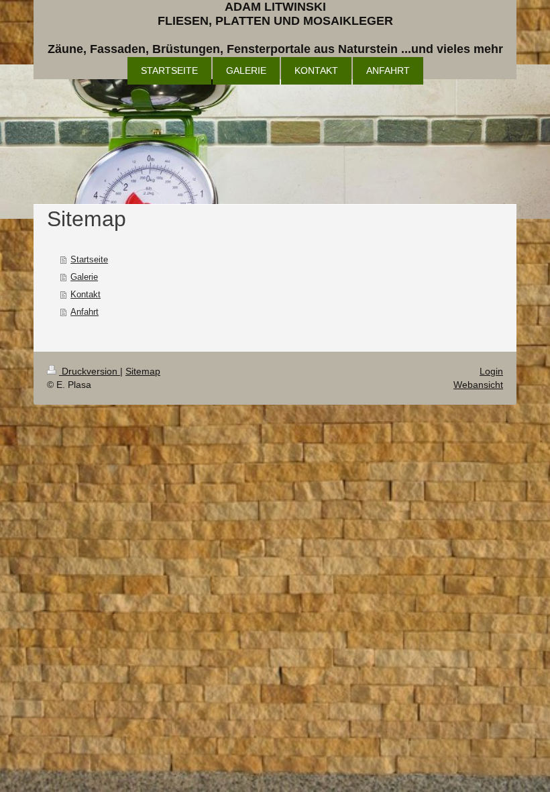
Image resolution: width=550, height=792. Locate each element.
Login (491, 371)
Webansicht (478, 384)
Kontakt (85, 294)
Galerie (84, 277)
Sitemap (142, 371)
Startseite (89, 259)
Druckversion (89, 371)
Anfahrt (84, 312)
